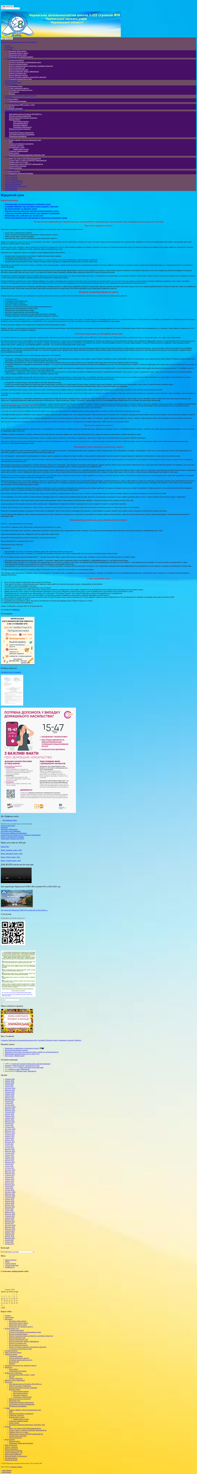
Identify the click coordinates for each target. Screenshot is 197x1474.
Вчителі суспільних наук (17, 73)
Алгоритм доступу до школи (11, 672)
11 (4, 1298)
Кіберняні (4, 827)
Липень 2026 (9, 1081)
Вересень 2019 (10, 1214)
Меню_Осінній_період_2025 (11, 860)
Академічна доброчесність (22, 127)
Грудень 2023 (9, 1127)
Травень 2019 (9, 1218)
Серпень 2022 (10, 1153)
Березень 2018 (10, 1238)
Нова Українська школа (13, 83)
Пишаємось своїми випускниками (21, 173)
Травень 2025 (9, 1096)
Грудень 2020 (9, 1190)
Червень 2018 (9, 1233)
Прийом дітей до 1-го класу (18, 162)
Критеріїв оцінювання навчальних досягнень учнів (27, 155)
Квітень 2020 (9, 1205)
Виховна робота (14, 120)
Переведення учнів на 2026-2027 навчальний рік (26, 164)
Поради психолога (15, 168)
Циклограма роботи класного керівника (23, 118)
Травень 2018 (9, 1234)
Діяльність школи (11, 84)
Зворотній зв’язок (11, 190)
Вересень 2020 (10, 1196)
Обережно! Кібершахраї (9, 829)
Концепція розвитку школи (18, 53)
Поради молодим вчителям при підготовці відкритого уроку (32, 211)
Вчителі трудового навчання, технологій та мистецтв (27, 77)
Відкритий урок (14, 131)
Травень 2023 (9, 1138)
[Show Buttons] (6, 1470)
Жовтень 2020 (10, 1194)
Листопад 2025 (10, 1088)
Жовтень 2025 (10, 1090)
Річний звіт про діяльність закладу (21, 57)
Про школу (9, 49)
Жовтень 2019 (10, 1212)
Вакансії (12, 94)
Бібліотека (8, 97)
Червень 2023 (9, 1136)
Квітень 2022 (9, 1160)
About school (9, 47)
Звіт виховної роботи (20, 123)
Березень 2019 (10, 1221)
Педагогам (8, 112)
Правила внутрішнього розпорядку (21, 144)
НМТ (11, 142)
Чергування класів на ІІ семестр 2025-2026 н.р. (25, 114)
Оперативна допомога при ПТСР (12, 838)
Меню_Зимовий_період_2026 (11, 850)
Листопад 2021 (10, 1170)
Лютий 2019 (9, 1223)
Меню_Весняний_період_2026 (11, 853)
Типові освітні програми (17, 166)
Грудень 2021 (9, 1168)
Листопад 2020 (10, 1192)
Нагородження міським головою (16, 1050)
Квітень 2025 (9, 1097)
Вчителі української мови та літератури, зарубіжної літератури (31, 66)
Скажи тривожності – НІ (13, 182)
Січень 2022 (9, 1166)
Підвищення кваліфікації (17, 136)
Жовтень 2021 (10, 1171)
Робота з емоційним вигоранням (12, 837)
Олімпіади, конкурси (16, 145)
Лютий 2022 (9, 1164)
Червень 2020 (9, 1201)
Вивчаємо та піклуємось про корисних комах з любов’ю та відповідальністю (31, 1052)
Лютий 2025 (9, 1101)
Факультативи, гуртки (17, 147)
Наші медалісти (14, 171)
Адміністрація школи (16, 60)
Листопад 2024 (10, 1107)
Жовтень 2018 (10, 1227)
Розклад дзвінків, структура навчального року (25, 140)
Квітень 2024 (9, 1120)
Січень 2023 (9, 1146)
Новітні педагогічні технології (19, 129)
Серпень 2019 (10, 1216)
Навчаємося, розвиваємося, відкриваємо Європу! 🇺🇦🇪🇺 (24, 1048)
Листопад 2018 (10, 1225)
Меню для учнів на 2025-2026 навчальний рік (25, 158)
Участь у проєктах (11, 177)
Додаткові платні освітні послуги (20, 90)
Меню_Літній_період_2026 (10, 857)
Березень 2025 (10, 1099)
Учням (7, 138)
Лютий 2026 (9, 1084)
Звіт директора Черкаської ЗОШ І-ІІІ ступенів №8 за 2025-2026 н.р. (24, 910)
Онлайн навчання (11, 81)
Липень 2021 (9, 1177)
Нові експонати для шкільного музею (26, 1065)
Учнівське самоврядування (18, 151)
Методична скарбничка (13, 184)
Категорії (4, 1252)
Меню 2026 (5, 847)
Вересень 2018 (10, 1229)
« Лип (3, 1307)
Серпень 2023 (10, 1134)
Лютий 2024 (9, 1123)
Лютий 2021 (9, 1186)
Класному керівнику (20, 125)
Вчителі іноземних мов (17, 68)
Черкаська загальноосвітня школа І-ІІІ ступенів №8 (18, 42)
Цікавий (8, 1065)
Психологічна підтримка (13, 181)
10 (2, 1298)
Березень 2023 (10, 1142)
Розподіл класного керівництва (20, 116)
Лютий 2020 (9, 1208)
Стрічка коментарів (11, 1265)
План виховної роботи (21, 121)
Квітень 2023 (9, 1140)
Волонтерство (14, 92)
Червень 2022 (9, 1157)
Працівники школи (15, 86)
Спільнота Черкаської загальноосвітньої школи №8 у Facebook (22, 1040)
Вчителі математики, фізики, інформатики (24, 71)
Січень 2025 (9, 1103)
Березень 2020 (10, 1207)
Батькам (8, 157)
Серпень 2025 (10, 1092)
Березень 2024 (10, 1121)
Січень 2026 (9, 1086)
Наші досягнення (11, 175)
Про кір (11, 107)
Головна (8, 45)
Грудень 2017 (9, 1244)
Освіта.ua (15, 609)
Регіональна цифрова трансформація (14, 833)
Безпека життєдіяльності (13, 103)
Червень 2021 (9, 1179)
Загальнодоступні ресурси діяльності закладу (21, 95)
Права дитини (14, 153)
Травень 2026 (9, 1083)
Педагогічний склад (12, 58)
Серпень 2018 (10, 1231)
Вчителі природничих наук (18, 70)
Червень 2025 (9, 1094)
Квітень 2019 (9, 1220)
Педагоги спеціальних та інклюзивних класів (25, 62)
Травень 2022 (9, 1159)
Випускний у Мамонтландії (14, 1056)
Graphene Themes (16, 1467)
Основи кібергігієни (8, 826)
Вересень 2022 (10, 1151)
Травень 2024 (9, 1118)
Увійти (7, 1262)
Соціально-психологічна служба (20, 79)
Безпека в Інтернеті (16, 108)
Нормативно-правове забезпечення (21, 132)
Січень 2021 (9, 1188)
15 (14, 1298)
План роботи (13, 99)
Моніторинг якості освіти (18, 55)
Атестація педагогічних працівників (21, 134)
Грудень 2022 (9, 1147)
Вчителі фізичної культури (18, 75)
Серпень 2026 (10, 1079)
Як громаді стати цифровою (11, 831)
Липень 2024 (9, 1114)
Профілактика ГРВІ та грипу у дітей (21, 105)
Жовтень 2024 (10, 1109)
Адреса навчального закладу (19, 88)
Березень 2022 (10, 1162)
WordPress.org (9, 1267)
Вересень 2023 (10, 1133)
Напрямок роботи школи (17, 51)
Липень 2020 (9, 1199)
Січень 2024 (9, 1125)
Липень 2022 (9, 1155)
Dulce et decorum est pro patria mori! (31, 1067)
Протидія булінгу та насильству (16, 186)
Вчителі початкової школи (18, 64)
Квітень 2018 (9, 1236)
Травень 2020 (9, 1203)
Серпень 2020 (10, 1197)
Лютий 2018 (9, 1240)
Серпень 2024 (10, 1112)
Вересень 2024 (10, 1110)
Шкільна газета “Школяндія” (15, 110)
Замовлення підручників (17, 101)
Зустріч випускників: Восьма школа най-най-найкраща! (30, 1064)
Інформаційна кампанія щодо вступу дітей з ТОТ (22, 1054)
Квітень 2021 (9, 1183)
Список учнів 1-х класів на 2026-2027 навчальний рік (27, 160)
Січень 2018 (9, 1242)
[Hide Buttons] (6, 1472)
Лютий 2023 (9, 1144)
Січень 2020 (9, 1210)
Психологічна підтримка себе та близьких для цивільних (21, 835)
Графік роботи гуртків (21, 149)
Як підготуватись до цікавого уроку (21, 209)
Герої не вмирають (11, 179)
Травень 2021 (9, 1181)
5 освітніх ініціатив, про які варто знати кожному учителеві (31, 206)
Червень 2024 (9, 1116)
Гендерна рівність (11, 188)
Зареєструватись (10, 1260)
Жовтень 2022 (10, 1149)
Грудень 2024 (9, 1105)
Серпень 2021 (10, 1175)
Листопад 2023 (10, 1129)
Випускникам (10, 170)
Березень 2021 (10, 1184)
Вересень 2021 (10, 1173)
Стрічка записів (10, 1263)
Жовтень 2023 (10, 1131)
